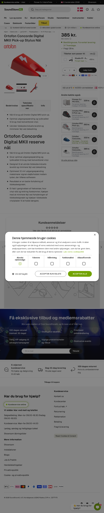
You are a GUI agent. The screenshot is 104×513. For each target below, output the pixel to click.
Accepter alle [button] (80, 274)
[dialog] (52, 256)
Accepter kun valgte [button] (50, 274)
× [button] (95, 235)
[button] (19, 274)
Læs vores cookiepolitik (73, 251)
